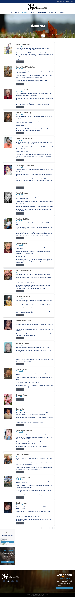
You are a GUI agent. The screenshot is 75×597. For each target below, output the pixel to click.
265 (48, 527)
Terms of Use (38, 595)
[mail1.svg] (8, 581)
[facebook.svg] (4, 581)
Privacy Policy (32, 595)
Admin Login (43, 595)
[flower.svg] (17, 581)
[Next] (53, 528)
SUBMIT (64, 588)
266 (51, 527)
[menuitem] (11, 12)
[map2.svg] (12, 581)
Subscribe (7, 542)
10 (42, 527)
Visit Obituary (20, 61)
